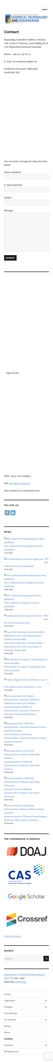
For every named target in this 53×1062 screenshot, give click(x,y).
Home (7, 994)
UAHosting (20, 982)
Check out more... (13, 936)
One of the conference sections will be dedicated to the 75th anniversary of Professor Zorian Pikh (23, 647)
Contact (8, 1039)
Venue (7, 1026)
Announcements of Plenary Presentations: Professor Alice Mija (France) (22, 765)
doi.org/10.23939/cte (19, 483)
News (7, 1032)
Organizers (9, 1000)
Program (8, 1007)
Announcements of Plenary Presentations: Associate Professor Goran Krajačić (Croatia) (25, 738)
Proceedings (10, 1013)
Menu (44, 9)
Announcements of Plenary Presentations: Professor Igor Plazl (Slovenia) (21, 793)
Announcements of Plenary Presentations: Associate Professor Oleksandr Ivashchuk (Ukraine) (21, 710)
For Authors (10, 1019)
